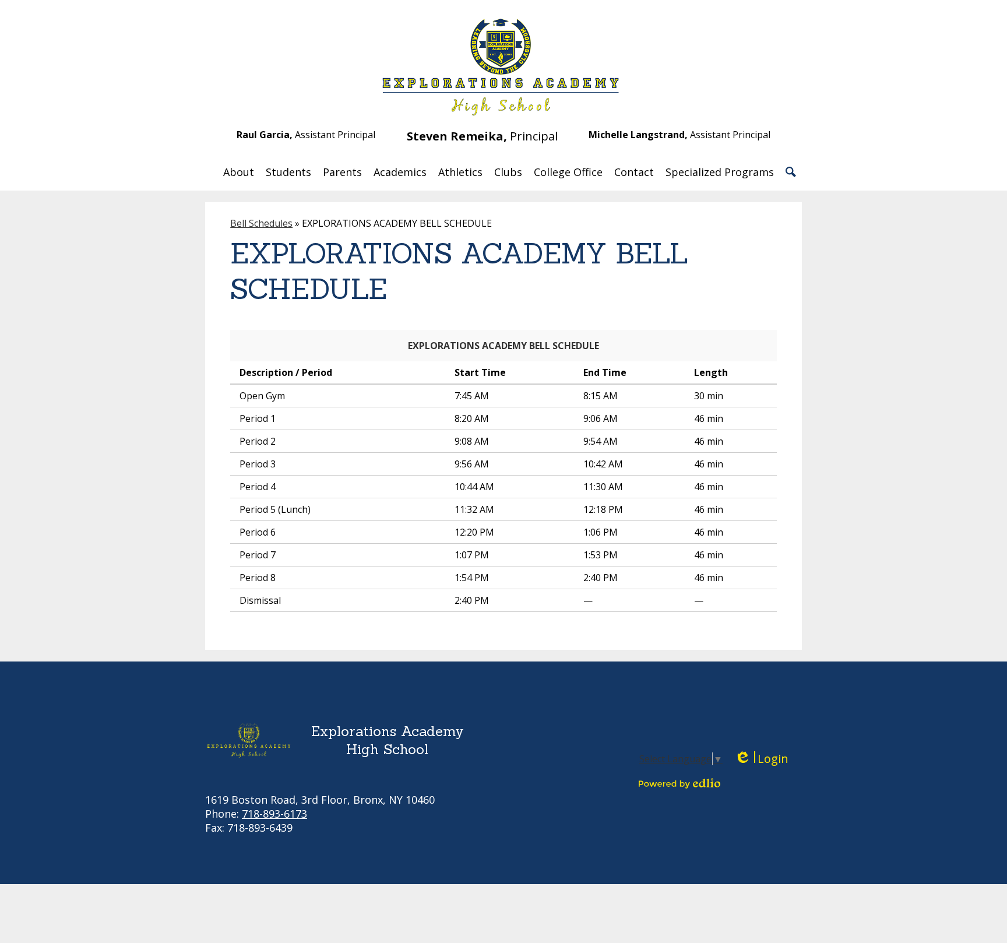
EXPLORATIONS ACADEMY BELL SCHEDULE (503, 345)
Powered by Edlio (679, 783)
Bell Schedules (261, 223)
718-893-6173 (274, 814)
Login (761, 758)
